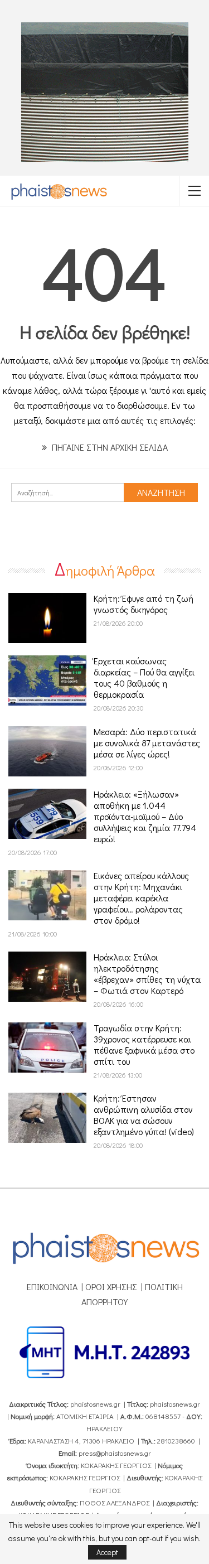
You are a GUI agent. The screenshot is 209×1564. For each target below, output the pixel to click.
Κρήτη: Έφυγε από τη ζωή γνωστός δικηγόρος (143, 603)
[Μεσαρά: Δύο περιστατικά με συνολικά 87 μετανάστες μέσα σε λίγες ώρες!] (47, 751)
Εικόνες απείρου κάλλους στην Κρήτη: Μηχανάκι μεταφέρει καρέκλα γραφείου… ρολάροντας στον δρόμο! (141, 898)
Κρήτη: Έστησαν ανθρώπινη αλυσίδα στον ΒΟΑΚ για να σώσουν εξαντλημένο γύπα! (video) (144, 1114)
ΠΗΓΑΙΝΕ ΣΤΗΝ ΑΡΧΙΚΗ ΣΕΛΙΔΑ (109, 447)
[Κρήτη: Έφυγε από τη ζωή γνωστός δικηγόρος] (47, 618)
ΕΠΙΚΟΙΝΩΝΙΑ (52, 1286)
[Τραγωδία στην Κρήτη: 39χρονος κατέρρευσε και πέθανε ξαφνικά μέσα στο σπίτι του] (47, 1047)
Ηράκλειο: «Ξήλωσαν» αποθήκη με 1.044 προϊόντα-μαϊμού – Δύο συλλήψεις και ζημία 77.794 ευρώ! (145, 816)
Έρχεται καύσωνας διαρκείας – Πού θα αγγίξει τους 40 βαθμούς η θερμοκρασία (144, 677)
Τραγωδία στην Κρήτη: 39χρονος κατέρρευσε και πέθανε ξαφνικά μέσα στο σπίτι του (144, 1044)
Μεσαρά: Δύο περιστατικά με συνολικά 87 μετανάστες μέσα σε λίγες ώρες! (147, 743)
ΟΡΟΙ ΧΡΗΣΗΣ (111, 1286)
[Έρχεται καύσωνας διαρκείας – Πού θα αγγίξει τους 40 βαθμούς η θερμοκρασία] (47, 680)
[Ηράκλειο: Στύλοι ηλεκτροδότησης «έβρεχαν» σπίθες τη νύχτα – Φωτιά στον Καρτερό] (47, 977)
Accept (107, 1552)
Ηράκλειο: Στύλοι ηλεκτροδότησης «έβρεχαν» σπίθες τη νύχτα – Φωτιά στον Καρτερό (147, 973)
